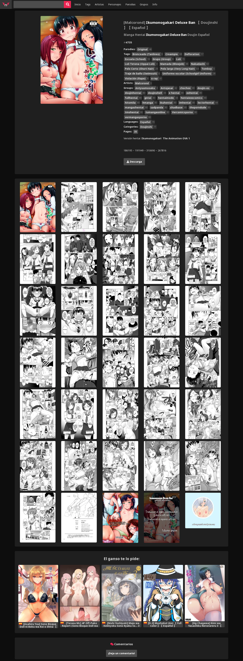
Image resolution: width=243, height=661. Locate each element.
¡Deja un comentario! (121, 653)
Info (154, 4)
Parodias (130, 4)
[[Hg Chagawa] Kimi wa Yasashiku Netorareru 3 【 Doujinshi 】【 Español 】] (205, 593)
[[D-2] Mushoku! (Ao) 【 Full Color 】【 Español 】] (163, 593)
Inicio (78, 4)
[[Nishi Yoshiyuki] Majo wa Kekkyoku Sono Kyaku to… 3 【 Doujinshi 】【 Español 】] (121, 593)
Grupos (144, 4)
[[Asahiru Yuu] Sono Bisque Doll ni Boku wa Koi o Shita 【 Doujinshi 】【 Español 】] (38, 593)
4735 (128, 42)
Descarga (135, 161)
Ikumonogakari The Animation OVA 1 (165, 138)
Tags (88, 4)
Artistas (99, 4)
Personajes (114, 4)
